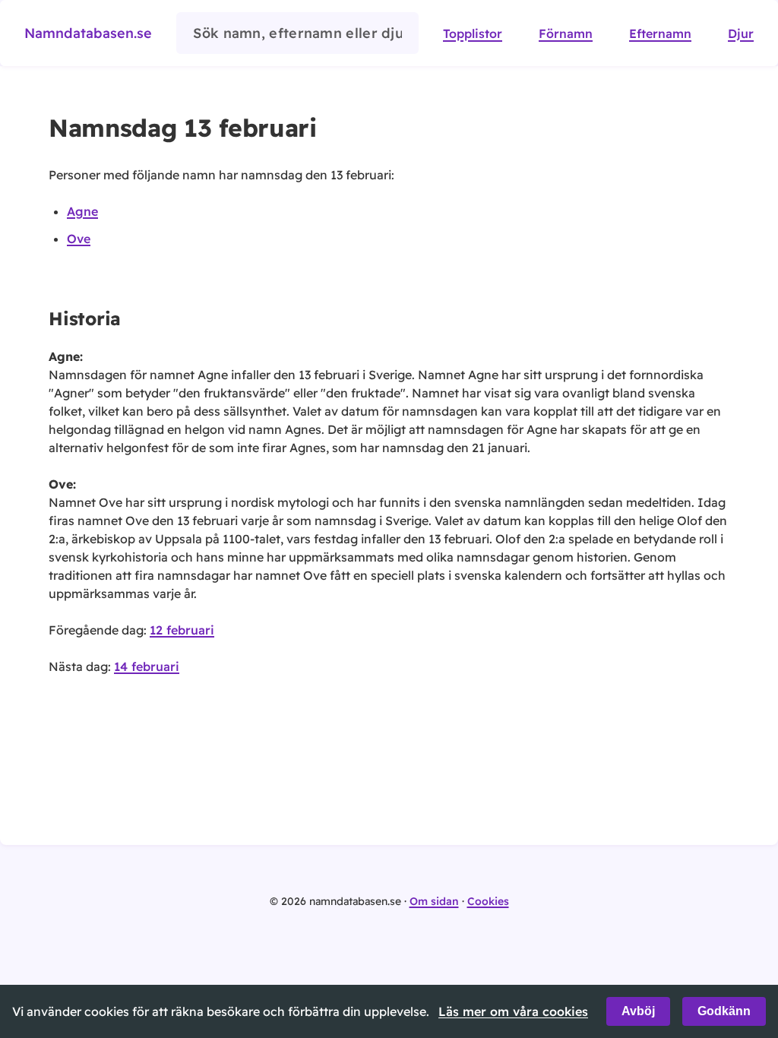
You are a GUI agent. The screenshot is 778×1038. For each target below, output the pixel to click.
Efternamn (660, 33)
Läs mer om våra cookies (513, 1011)
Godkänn (724, 1011)
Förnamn (566, 33)
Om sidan (434, 901)
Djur (741, 33)
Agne (82, 211)
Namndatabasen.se (88, 33)
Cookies (488, 901)
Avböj (638, 1011)
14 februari (146, 666)
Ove (78, 238)
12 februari (182, 630)
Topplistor (472, 33)
